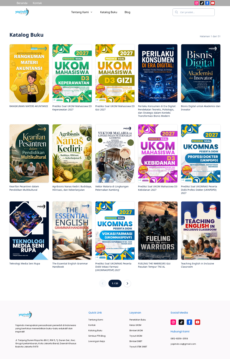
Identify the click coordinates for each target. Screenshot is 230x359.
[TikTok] (202, 3)
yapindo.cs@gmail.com (183, 344)
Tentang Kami (80, 12)
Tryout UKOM (135, 335)
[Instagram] (196, 3)
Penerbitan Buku (137, 319)
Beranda (22, 3)
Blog (127, 12)
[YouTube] (213, 3)
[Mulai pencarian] (176, 12)
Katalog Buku (108, 12)
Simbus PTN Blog (97, 335)
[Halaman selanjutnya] (127, 283)
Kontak (37, 3)
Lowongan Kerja (96, 341)
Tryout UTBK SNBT (138, 346)
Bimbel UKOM (136, 330)
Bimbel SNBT (135, 341)
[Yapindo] (22, 12)
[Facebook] (207, 3)
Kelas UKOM (135, 325)
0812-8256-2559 (179, 339)
